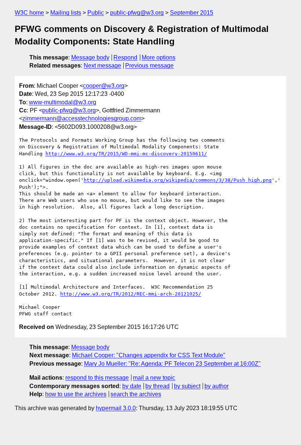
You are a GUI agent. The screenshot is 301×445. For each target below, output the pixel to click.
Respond (125, 57)
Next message (102, 65)
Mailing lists (65, 13)
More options (158, 57)
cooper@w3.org (103, 86)
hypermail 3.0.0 (116, 408)
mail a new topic (154, 378)
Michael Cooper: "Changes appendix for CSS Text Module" (148, 355)
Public (95, 13)
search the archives (135, 394)
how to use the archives (75, 394)
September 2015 (191, 13)
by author (216, 386)
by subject (187, 386)
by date (131, 386)
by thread (157, 386)
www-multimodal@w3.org (62, 102)
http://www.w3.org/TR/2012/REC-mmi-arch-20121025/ (130, 294)
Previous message (149, 65)
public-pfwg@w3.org (137, 13)
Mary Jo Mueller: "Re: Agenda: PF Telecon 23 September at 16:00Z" (172, 364)
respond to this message (97, 378)
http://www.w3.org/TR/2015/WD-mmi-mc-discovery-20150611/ (126, 153)
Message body (90, 57)
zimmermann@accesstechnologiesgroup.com (81, 118)
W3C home (29, 13)
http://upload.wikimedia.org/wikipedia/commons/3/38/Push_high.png (178, 180)
